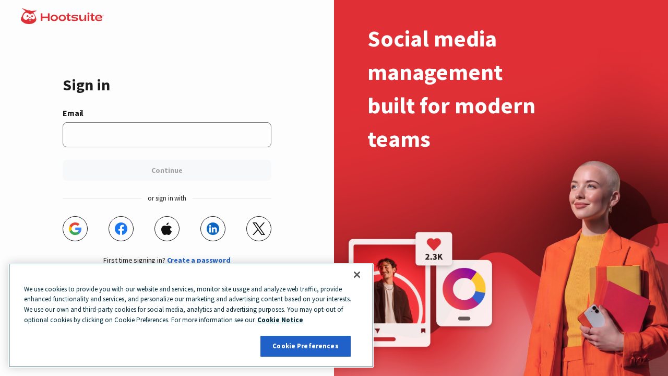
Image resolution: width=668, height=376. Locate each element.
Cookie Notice (280, 319)
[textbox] (167, 134)
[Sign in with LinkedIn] (212, 228)
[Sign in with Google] (75, 228)
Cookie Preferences (305, 346)
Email (73, 113)
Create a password (199, 260)
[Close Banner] (356, 274)
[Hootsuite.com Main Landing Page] (63, 21)
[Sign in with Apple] (167, 228)
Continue (167, 170)
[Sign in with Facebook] (121, 228)
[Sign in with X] (258, 228)
